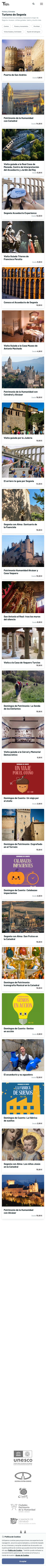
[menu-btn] (41, 3)
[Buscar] (33, 3)
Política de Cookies (15, 1550)
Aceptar (22, 1561)
